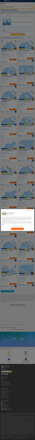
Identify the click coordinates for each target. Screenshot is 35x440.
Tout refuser (20, 225)
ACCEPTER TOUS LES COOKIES (17, 228)
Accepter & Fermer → (29, 210)
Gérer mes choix (14, 225)
